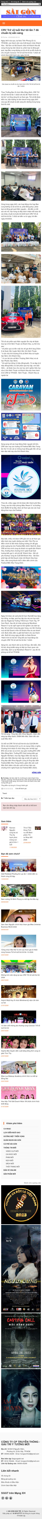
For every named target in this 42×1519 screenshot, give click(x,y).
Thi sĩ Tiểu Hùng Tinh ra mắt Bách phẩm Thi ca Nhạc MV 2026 (27, 833)
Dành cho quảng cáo (29, 2)
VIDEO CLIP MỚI (12, 1151)
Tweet (4, 793)
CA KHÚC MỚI (11, 1154)
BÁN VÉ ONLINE (10, 1170)
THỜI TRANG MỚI (13, 1166)
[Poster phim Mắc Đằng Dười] (21, 1340)
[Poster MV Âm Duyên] (21, 1398)
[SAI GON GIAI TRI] (21, 13)
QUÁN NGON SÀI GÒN (12, 1140)
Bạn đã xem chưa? (10, 853)
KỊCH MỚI (9, 1160)
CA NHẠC (7, 1129)
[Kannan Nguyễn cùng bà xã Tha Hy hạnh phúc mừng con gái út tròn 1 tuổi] (4, 828)
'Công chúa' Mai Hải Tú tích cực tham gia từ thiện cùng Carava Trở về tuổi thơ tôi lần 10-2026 (19, 951)
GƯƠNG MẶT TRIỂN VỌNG (14, 1136)
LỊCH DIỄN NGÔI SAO (12, 1132)
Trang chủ (4, 2)
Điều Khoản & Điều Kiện (10, 1482)
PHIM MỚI (10, 1157)
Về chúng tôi (15, 2)
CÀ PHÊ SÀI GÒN (10, 1144)
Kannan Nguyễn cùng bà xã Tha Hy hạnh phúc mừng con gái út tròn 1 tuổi (13, 836)
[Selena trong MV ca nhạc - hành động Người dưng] (21, 1268)
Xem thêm (6, 821)
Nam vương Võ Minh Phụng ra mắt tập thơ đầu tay (19, 899)
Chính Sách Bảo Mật (8, 1485)
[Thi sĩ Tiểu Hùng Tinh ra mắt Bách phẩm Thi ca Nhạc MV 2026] (38, 828)
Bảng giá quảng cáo (8, 1479)
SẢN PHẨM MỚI (10, 1174)
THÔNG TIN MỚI (10, 1147)
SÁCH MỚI (10, 1163)
